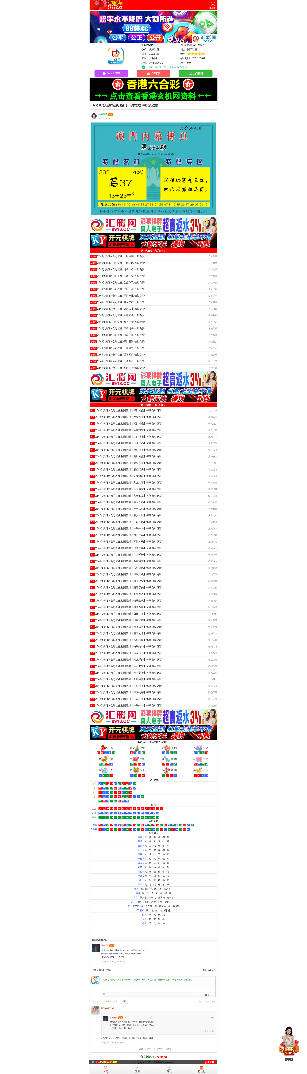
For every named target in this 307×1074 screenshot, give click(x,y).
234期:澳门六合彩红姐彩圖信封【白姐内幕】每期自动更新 (126, 613)
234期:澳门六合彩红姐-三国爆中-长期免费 (118, 348)
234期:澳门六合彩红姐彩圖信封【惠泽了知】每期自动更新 (126, 587)
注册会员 (212, 970)
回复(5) (113, 961)
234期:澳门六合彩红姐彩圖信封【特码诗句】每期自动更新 (126, 646)
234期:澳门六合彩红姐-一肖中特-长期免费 (118, 256)
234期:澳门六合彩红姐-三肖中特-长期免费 (118, 276)
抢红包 (201, 1071)
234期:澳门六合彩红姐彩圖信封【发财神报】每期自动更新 (126, 417)
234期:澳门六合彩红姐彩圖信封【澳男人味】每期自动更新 (126, 508)
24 (123, 961)
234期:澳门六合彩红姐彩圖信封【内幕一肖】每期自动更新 (126, 699)
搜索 (124, 1001)
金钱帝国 (103, 114)
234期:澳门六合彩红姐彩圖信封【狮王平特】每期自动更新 (126, 581)
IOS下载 (155, 73)
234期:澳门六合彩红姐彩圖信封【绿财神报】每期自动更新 (126, 410)
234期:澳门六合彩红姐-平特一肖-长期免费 (118, 289)
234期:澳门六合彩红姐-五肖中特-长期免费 (118, 367)
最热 (214, 1001)
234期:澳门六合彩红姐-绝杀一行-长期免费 (118, 269)
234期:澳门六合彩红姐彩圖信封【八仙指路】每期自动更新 (126, 640)
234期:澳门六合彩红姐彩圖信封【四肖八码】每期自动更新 (126, 541)
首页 (105, 1071)
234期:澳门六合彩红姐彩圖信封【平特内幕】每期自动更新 (126, 692)
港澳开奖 (105, 945)
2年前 (103, 961)
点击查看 (209, 1062)
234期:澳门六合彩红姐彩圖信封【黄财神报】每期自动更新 (126, 456)
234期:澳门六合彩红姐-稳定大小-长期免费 (118, 308)
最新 (201, 1001)
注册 (137, 1071)
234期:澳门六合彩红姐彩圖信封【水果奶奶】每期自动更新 (126, 548)
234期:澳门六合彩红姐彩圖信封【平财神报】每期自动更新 (126, 685)
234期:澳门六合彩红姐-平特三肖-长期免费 (118, 341)
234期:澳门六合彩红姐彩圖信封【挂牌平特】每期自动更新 (126, 620)
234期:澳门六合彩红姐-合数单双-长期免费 (118, 282)
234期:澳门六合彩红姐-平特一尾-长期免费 (118, 295)
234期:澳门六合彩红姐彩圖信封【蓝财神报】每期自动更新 (126, 430)
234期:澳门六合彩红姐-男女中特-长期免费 (118, 302)
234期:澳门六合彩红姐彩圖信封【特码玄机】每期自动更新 (126, 600)
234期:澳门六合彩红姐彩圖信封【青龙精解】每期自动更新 (126, 659)
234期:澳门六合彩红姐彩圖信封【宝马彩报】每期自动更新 (126, 666)
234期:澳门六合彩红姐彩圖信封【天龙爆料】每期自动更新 (126, 476)
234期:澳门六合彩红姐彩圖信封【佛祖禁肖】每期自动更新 (126, 626)
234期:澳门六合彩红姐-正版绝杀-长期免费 (118, 328)
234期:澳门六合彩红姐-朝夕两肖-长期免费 (118, 361)
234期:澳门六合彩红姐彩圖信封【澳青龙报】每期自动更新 (126, 672)
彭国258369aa (107, 1008)
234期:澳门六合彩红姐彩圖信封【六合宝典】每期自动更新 (126, 535)
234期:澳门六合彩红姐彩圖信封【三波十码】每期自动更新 (126, 522)
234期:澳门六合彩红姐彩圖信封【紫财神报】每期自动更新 (126, 423)
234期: (99, 1062)
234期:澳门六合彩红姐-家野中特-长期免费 (118, 321)
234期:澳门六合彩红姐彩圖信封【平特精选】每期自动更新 (126, 554)
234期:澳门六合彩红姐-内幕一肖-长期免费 (118, 335)
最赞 (207, 1001)
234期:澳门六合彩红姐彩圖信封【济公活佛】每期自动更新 (126, 469)
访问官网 (198, 73)
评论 (169, 1071)
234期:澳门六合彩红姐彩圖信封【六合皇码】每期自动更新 (126, 567)
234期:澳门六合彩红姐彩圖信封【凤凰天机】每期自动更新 (126, 574)
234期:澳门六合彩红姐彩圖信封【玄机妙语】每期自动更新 (126, 594)
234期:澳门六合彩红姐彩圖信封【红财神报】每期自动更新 (126, 436)
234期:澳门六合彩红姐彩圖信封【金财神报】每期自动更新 (126, 561)
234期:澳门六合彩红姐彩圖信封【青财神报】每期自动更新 (126, 463)
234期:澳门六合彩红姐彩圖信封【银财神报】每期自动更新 (126, 449)
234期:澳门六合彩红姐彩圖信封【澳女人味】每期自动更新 (126, 515)
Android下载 (113, 73)
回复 (207, 1031)
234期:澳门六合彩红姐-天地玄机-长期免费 (118, 315)
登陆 (204, 970)
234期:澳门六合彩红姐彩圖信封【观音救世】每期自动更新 (126, 489)
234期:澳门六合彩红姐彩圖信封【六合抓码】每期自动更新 (126, 443)
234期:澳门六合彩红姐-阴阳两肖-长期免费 (118, 354)
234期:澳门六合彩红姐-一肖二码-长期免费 (118, 262)
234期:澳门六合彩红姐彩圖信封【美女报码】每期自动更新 (126, 502)
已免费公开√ (110, 1062)
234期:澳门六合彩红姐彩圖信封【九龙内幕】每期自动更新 (126, 482)
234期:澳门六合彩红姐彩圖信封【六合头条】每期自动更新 (126, 495)
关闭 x (289, 1059)
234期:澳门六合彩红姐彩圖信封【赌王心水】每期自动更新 (126, 633)
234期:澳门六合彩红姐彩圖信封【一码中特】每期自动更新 (126, 528)
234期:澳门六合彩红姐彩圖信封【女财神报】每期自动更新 (126, 679)
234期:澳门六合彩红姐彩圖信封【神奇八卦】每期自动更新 (126, 607)
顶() (122, 961)
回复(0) (113, 1043)
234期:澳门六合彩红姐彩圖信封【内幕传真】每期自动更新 (126, 653)
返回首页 (212, 8)
